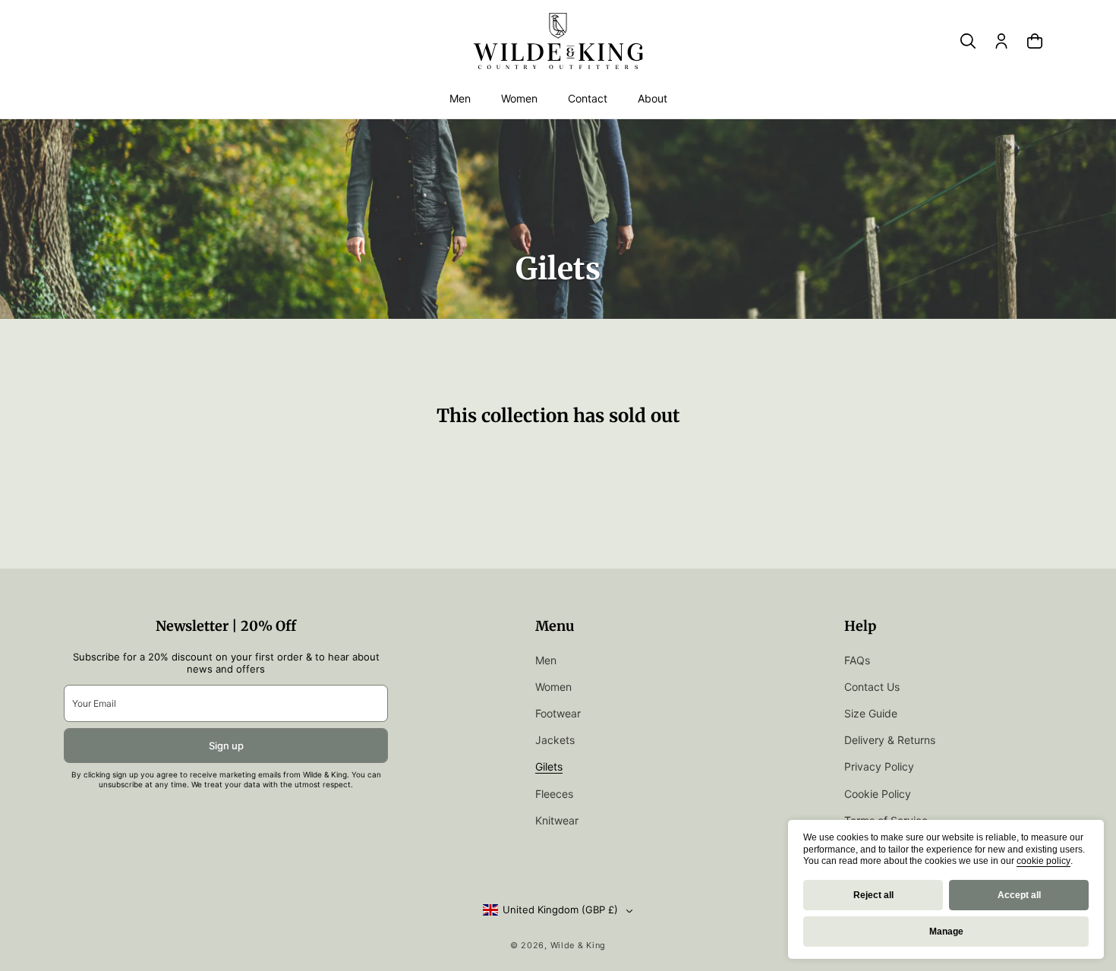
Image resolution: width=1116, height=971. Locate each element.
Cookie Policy (877, 793)
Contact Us (872, 686)
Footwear (558, 713)
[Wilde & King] (558, 41)
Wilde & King (578, 945)
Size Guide (870, 713)
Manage (946, 931)
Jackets (555, 739)
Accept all (1019, 895)
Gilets (549, 766)
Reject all (873, 895)
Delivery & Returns (889, 739)
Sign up (226, 745)
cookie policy (1043, 861)
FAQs (857, 660)
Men (460, 98)
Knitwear (556, 820)
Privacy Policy (879, 766)
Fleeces (554, 793)
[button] (460, 98)
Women (519, 98)
